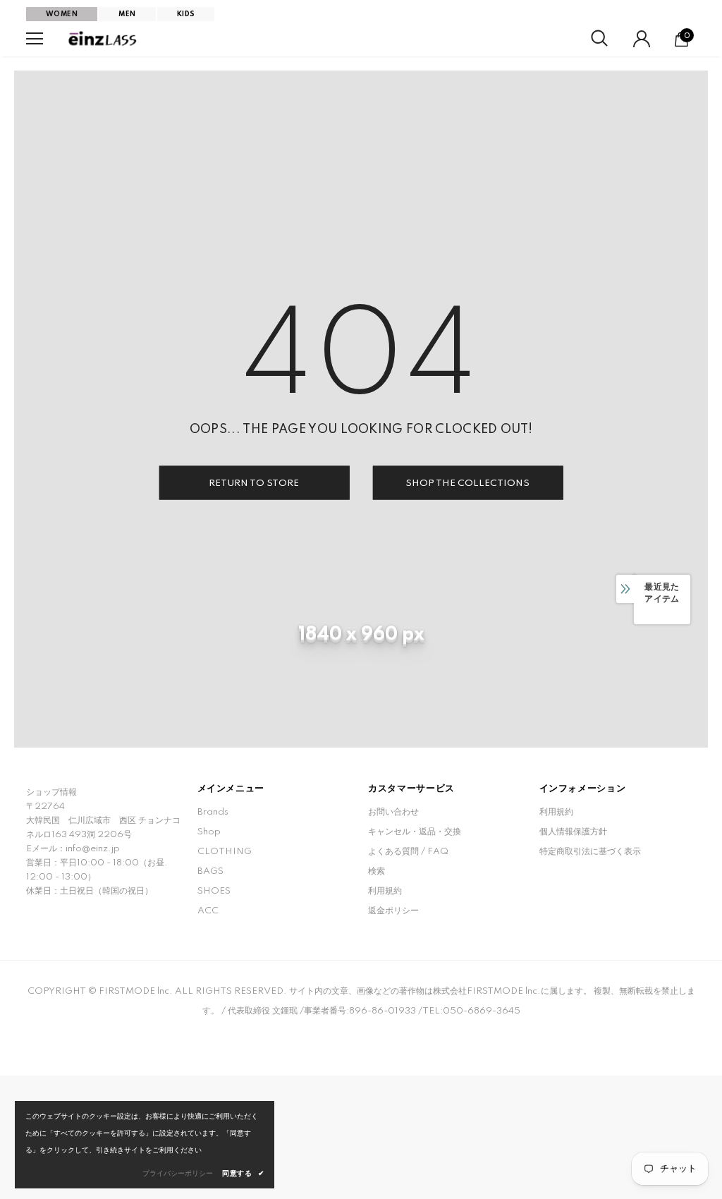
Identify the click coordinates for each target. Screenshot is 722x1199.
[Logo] (103, 39)
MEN (126, 14)
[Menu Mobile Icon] (34, 38)
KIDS (186, 14)
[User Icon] (641, 38)
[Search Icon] (599, 38)
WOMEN (62, 14)
